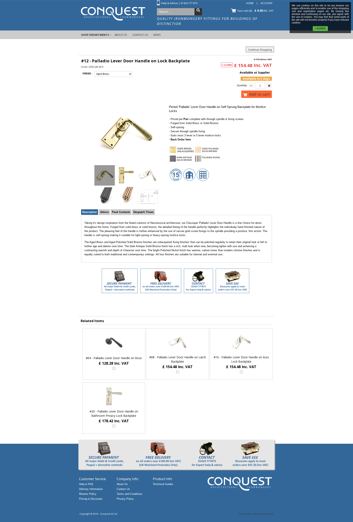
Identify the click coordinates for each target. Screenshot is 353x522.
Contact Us (140, 35)
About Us (120, 35)
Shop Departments (95, 35)
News (157, 35)
